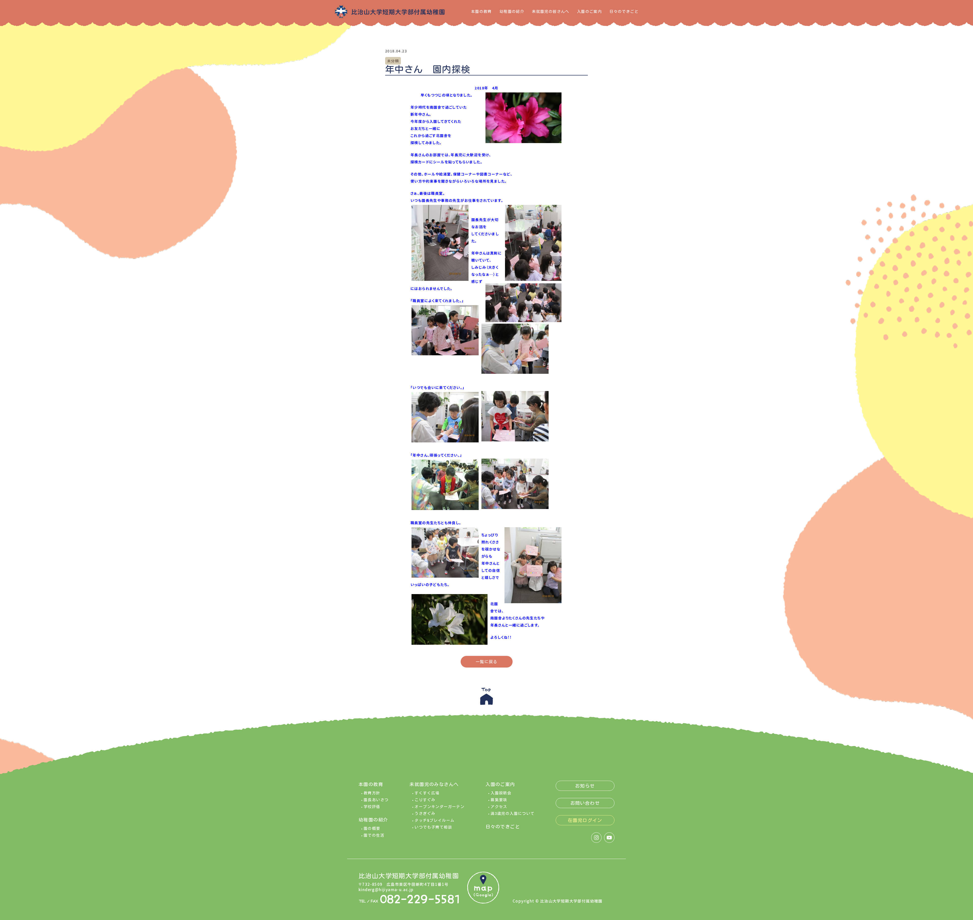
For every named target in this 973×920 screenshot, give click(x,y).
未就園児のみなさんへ (434, 784)
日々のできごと (624, 11)
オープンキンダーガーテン (439, 807)
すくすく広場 (427, 793)
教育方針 (372, 793)
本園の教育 (481, 11)
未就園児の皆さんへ (550, 11)
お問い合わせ (585, 803)
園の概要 (372, 828)
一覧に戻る (487, 662)
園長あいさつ (376, 800)
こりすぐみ (425, 800)
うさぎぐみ (425, 813)
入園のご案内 (589, 11)
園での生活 (374, 835)
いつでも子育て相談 (433, 827)
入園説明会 (501, 793)
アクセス (499, 807)
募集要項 (499, 800)
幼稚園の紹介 (511, 11)
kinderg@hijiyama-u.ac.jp (386, 889)
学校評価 (372, 807)
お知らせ (585, 786)
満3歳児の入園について (512, 813)
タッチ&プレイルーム (434, 820)
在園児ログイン (585, 820)
